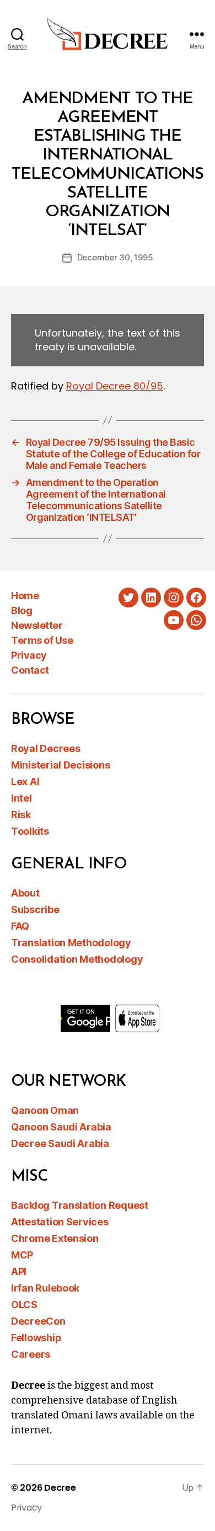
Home (25, 595)
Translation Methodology (71, 942)
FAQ (20, 926)
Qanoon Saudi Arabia (61, 1127)
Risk (21, 814)
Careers (30, 1354)
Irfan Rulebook (45, 1288)
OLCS (24, 1304)
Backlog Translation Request (79, 1205)
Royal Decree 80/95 (114, 386)
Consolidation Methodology (77, 959)
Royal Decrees (45, 748)
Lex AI (25, 781)
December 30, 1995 (115, 257)
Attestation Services (60, 1222)
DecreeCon (38, 1321)
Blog (21, 610)
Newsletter (36, 625)
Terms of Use (42, 640)
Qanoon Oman (45, 1110)
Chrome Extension (55, 1238)
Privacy (29, 655)
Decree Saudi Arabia (60, 1143)
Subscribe (35, 909)
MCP (22, 1255)
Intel (21, 798)
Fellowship (36, 1337)
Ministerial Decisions (60, 765)
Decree (60, 1487)
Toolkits (30, 831)
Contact (30, 670)
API (18, 1271)
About (25, 893)
